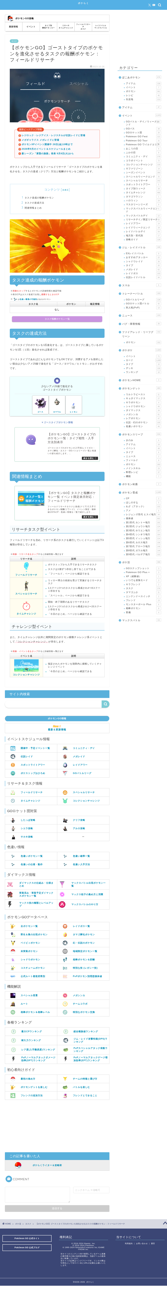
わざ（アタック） (143, 506)
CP (142, 498)
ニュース (141, 315)
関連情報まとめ (33, 207)
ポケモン (143, 91)
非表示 (65, 190)
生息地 (143, 99)
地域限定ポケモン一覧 (85, 951)
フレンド (143, 600)
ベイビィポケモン (30, 942)
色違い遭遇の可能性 (28, 299)
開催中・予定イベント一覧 (35, 748)
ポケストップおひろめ (33, 773)
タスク (14, 41)
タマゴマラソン (142, 196)
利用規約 (129, 1243)
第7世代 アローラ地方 (143, 546)
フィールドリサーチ (26, 575)
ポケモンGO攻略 (24, 18)
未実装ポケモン (29, 951)
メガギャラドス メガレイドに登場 (40, 140)
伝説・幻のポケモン (143, 422)
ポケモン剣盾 (140, 484)
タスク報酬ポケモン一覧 (57, 319)
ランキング (143, 372)
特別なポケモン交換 (84, 1012)
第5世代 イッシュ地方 (143, 538)
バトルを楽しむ (81, 1087)
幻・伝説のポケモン (84, 942)
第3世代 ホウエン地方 (143, 530)
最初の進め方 (28, 1078)
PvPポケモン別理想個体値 (87, 976)
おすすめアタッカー (143, 257)
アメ (142, 510)
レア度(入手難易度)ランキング (38, 1049)
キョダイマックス (143, 398)
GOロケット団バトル (143, 303)
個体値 (143, 518)
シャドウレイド (143, 261)
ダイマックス (143, 410)
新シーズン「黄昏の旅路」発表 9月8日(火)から (48, 153)
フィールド (142, 460)
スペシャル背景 (29, 995)
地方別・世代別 (143, 235)
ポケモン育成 (141, 492)
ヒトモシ (74, 412)
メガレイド (79, 756)
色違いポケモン (143, 426)
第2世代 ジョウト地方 (143, 526)
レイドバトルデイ (143, 231)
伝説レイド (27, 756)
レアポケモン (143, 418)
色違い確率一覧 (81, 856)
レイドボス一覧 (81, 926)
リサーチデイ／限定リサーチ (143, 219)
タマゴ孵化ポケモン (84, 934)
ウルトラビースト (143, 394)
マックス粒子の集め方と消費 (87, 894)
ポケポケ (141, 350)
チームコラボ (80, 1003)
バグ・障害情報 (141, 323)
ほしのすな (142, 502)
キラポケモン (142, 402)
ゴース (40, 412)
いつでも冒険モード (142, 580)
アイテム (143, 83)
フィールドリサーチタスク (83, 26)
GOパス (143, 128)
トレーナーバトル (141, 293)
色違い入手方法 (81, 864)
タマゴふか (143, 592)
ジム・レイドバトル (141, 247)
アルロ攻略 (79, 828)
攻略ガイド (143, 239)
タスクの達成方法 (34, 202)
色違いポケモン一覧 (32, 856)
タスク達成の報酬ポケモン (39, 197)
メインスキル (143, 468)
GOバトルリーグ (82, 773)
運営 (153, 1243)
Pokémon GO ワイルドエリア (143, 144)
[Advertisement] (57, 1126)
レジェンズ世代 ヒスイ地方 (143, 514)
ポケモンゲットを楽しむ (34, 1087)
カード (143, 360)
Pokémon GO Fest (143, 136)
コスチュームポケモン (33, 968)
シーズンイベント (143, 172)
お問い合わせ (142, 1243)
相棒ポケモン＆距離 (84, 959)
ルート (24, 1003)
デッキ (143, 368)
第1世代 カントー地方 (143, 522)
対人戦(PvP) (143, 307)
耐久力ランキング (31, 1040)
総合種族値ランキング (86, 1031)
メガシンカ (79, 995)
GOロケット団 (143, 132)
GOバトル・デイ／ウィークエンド (143, 123)
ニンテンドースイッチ (142, 596)
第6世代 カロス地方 (143, 542)
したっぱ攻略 (28, 820)
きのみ (142, 440)
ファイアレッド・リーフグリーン (141, 334)
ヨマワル (57, 412)
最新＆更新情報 (57, 729)
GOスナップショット (142, 568)
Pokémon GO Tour (143, 140)
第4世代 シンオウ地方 (143, 534)
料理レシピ (143, 472)
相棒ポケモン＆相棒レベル (35, 1012)
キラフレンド (142, 584)
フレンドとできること (85, 1095)
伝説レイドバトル (143, 277)
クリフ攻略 (79, 820)
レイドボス (143, 273)
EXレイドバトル (142, 253)
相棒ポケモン (142, 608)
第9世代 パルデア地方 (143, 554)
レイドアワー (80, 764)
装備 (142, 612)
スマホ (140, 285)
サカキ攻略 (27, 836)
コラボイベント (143, 160)
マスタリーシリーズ (142, 204)
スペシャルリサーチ (26, 593)
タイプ (143, 265)
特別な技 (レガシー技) (85, 968)
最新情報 (13, 26)
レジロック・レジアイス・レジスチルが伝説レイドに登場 (53, 135)
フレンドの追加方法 (32, 1095)
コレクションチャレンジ (26, 674)
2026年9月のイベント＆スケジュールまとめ (46, 149)
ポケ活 (141, 562)
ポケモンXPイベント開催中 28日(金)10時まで (47, 144)
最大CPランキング (31, 1031)
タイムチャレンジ (26, 613)
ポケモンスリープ (141, 434)
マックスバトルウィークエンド (142, 210)
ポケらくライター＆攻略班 (47, 1165)
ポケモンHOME (140, 380)
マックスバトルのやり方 (84, 904)
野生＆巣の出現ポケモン (34, 934)
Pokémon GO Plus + (142, 572)
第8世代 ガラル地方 (143, 550)
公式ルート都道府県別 (33, 976)
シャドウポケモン (30, 959)
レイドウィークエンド (143, 227)
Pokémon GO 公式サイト (27, 1238)
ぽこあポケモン (141, 77)
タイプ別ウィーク (143, 188)
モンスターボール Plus (142, 604)
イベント (31, 26)
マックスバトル (141, 620)
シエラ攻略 (27, 828)
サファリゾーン (143, 168)
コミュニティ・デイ (84, 748)
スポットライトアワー (33, 764)
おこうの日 (142, 148)
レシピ (143, 95)
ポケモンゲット (141, 388)
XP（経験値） (142, 576)
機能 (142, 476)
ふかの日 (142, 152)
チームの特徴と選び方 (85, 1078)
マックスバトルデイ (143, 215)
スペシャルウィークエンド (143, 176)
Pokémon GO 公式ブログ (27, 1247)
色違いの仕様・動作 (32, 864)
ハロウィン (143, 200)
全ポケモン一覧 (29, 926)
